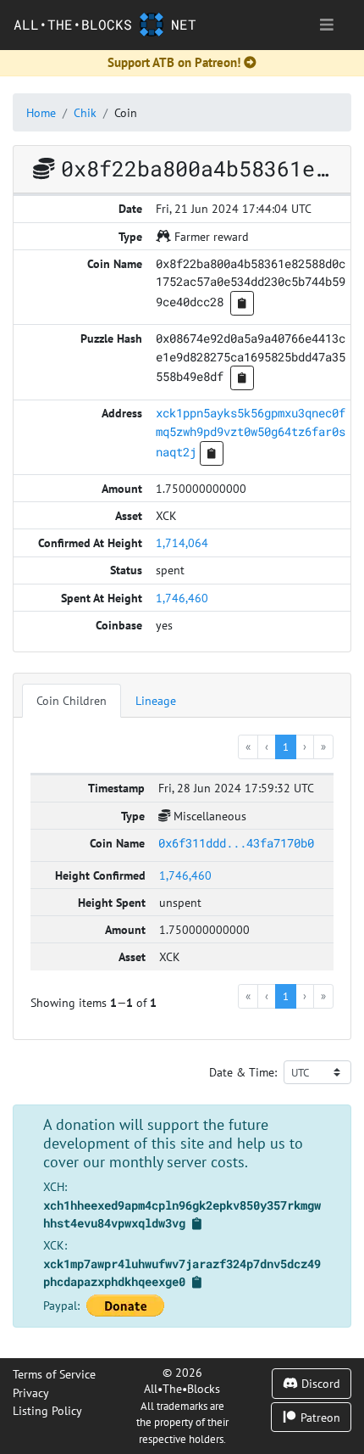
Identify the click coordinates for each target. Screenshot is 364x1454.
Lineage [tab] (155, 700)
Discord (319, 1383)
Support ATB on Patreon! (174, 62)
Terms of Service (54, 1374)
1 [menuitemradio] (286, 746)
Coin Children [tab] (71, 700)
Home (41, 112)
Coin (125, 112)
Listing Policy (47, 1410)
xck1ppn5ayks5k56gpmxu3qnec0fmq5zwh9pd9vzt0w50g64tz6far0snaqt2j (250, 432)
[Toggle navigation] (326, 25)
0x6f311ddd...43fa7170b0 (236, 843)
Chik (85, 112)
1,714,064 (182, 542)
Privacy (31, 1392)
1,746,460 (182, 598)
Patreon (318, 1417)
